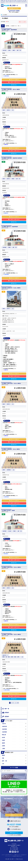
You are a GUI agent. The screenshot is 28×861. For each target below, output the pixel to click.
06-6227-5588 (14, 824)
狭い (19, 25)
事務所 (3, 755)
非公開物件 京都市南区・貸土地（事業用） (11, 89)
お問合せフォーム (14, 815)
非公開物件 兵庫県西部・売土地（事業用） (11, 449)
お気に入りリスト (15, 8)
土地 (3, 763)
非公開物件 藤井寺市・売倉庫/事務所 (10, 226)
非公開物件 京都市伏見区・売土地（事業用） (11, 383)
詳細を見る (14, 84)
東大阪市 (6, 553)
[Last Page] (18, 703)
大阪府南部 (6, 274)
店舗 (3, 758)
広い (16, 25)
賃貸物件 (7, 716)
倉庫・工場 (4, 760)
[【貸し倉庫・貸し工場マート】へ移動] (1, 14)
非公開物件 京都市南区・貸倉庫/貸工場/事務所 (12, 158)
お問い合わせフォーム (14, 832)
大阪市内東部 (6, 689)
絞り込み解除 (23, 21)
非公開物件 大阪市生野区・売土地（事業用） (11, 634)
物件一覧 (7, 708)
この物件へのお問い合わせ (14, 82)
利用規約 (14, 856)
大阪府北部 (6, 75)
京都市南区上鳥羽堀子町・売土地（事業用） (11, 287)
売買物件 (7, 712)
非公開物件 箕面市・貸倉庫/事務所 (9, 29)
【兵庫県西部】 (6, 496)
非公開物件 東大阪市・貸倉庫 (8, 510)
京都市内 (6, 213)
